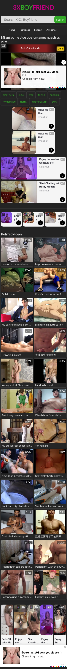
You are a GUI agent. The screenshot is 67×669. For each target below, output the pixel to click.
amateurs (8, 94)
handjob (54, 94)
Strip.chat (42, 117)
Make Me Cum (43, 111)
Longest (38, 29)
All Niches (52, 29)
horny (23, 101)
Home (12, 29)
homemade (9, 101)
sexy (54, 101)
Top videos (24, 29)
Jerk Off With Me (30, 48)
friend (41, 94)
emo (31, 94)
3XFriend (33, 7)
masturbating (39, 101)
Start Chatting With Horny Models (50, 185)
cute (21, 94)
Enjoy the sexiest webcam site (49, 161)
